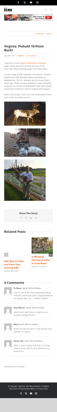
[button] (6, 255)
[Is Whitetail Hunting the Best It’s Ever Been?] (42, 238)
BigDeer (21, 55)
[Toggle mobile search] (45, 9)
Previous (40, 33)
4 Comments (31, 55)
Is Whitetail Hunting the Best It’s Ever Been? (41, 260)
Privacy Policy (42, 389)
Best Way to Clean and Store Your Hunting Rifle (14, 264)
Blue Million (31, 389)
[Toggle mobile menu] (51, 9)
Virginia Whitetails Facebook (33, 63)
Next (49, 33)
